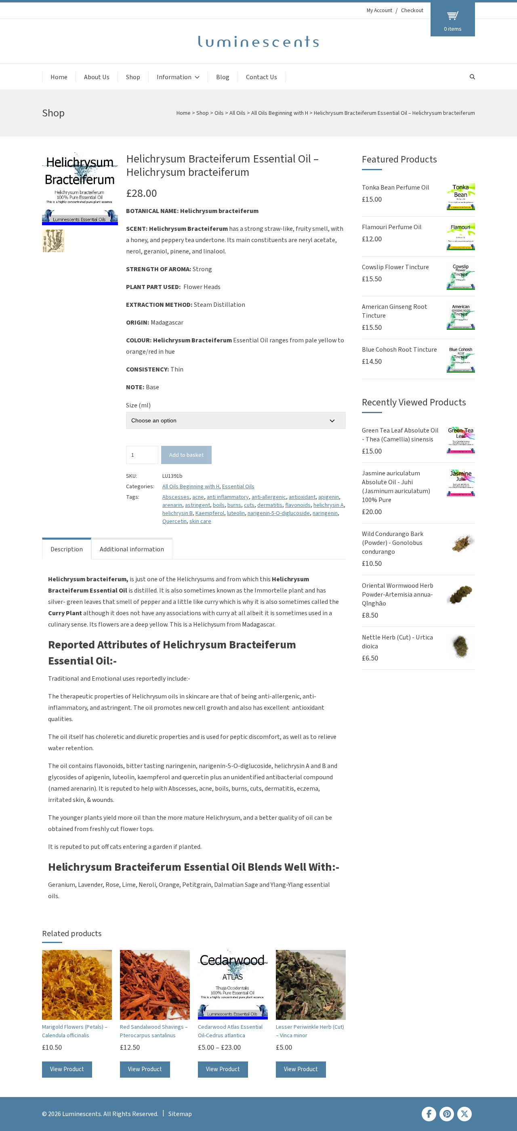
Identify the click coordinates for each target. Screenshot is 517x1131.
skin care (200, 521)
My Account (379, 10)
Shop (133, 77)
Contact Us (261, 77)
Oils (219, 113)
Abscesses (175, 497)
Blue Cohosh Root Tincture (399, 349)
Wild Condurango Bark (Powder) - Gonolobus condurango (392, 543)
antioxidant (302, 497)
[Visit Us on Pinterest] (446, 1114)
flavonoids (298, 505)
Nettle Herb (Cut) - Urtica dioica (397, 642)
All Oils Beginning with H (279, 113)
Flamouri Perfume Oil (392, 227)
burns (234, 505)
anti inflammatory (228, 497)
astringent (197, 505)
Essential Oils (238, 487)
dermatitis (269, 505)
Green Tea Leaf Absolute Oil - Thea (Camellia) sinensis (400, 435)
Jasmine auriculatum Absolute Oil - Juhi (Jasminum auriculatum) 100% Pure (396, 486)
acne (198, 497)
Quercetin (174, 521)
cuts (249, 505)
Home (58, 77)
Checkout (412, 10)
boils (219, 505)
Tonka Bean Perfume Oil (395, 187)
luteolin (236, 513)
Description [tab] (66, 549)
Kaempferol (209, 513)
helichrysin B (177, 513)
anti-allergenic (269, 497)
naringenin (325, 513)
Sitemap (180, 1114)
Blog (222, 77)
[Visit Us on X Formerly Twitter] (464, 1114)
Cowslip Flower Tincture (395, 267)
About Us (96, 77)
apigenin (328, 497)
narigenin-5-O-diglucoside (279, 513)
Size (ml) (138, 405)
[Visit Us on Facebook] (429, 1114)
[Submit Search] (472, 77)
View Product (67, 1069)
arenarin (172, 505)
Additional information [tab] (132, 549)
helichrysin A (328, 505)
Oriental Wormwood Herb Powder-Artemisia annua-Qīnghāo (397, 594)
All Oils (237, 113)
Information (174, 77)
